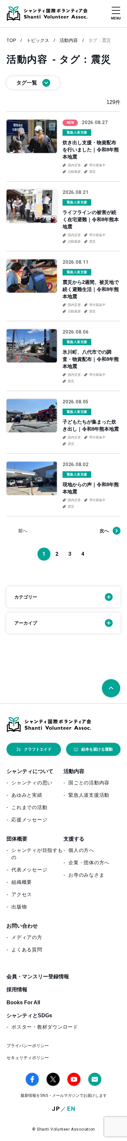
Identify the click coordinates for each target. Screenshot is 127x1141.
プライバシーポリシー (28, 1045)
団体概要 (17, 839)
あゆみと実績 (26, 795)
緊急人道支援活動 (88, 795)
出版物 (19, 906)
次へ (104, 530)
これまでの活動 (29, 807)
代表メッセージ (29, 869)
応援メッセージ (29, 819)
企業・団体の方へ (88, 862)
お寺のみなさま (86, 875)
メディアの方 (26, 937)
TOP (11, 40)
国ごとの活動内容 (88, 782)
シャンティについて (30, 771)
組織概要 (21, 882)
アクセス (21, 894)
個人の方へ (81, 850)
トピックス (37, 40)
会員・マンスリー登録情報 (38, 976)
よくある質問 (26, 949)
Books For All (23, 1002)
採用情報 (17, 989)
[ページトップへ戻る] (111, 688)
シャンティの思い (31, 782)
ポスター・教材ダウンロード (44, 1027)
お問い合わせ (22, 926)
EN (71, 1109)
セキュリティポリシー (28, 1057)
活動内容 (69, 40)
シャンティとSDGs (29, 1015)
